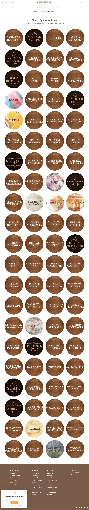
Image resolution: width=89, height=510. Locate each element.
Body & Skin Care (37, 7)
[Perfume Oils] (34, 346)
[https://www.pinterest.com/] (73, 507)
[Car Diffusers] (55, 99)
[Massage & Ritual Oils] (34, 305)
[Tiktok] (87, 507)
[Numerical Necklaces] (75, 326)
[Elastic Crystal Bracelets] (34, 161)
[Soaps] (14, 387)
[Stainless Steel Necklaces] (55, 387)
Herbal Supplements (37, 480)
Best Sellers (23, 7)
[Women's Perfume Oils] (14, 449)
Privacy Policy (13, 485)
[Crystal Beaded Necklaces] (75, 120)
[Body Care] (34, 79)
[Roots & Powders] (75, 346)
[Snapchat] (81, 507)
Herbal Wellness (48, 12)
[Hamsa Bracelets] (14, 223)
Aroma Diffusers (36, 478)
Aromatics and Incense (38, 490)
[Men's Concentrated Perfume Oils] (55, 305)
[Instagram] (79, 507)
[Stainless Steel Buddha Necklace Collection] (34, 387)
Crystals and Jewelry (37, 492)
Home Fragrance (54, 7)
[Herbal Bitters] (75, 223)
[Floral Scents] (55, 182)
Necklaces (34, 494)
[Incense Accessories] (55, 264)
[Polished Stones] (55, 346)
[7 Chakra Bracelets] (14, 38)
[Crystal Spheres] (34, 141)
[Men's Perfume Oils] (75, 305)
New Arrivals (10, 7)
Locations (12, 473)
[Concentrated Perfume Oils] (55, 120)
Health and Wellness (37, 487)
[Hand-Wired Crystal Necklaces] (55, 223)
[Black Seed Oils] (75, 58)
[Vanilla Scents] (34, 428)
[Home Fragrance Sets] (34, 264)
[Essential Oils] (55, 161)
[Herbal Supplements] (75, 243)
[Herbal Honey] (34, 243)
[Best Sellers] (34, 58)
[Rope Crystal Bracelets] (14, 367)
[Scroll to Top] (86, 502)
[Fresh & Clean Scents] (34, 202)
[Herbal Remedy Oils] (55, 243)
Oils (35, 12)
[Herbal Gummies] (14, 243)
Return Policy (13, 480)
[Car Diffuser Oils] (34, 99)
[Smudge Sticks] (75, 367)
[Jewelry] (75, 285)
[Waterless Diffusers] (55, 428)
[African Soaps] (34, 38)
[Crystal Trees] (75, 141)
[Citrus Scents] (14, 120)
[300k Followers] (76, 507)
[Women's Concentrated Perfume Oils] (75, 428)
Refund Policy (13, 483)
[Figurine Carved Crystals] (34, 182)
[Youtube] (84, 507)
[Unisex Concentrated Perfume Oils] (55, 408)
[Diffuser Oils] (14, 161)
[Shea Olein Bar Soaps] (34, 367)
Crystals (68, 7)
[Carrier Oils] (75, 99)
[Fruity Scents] (55, 202)
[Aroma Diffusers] (75, 38)
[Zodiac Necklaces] (75, 449)
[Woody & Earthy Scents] (55, 449)
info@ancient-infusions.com (76, 475)
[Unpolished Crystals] (14, 428)
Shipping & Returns (15, 475)
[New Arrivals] (55, 326)
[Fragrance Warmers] (14, 202)
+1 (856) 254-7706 (74, 473)
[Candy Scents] (14, 99)
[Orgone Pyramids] (14, 346)
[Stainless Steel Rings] (75, 387)
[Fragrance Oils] (75, 182)
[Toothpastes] (14, 408)
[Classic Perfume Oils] (34, 120)
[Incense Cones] (14, 285)
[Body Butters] (14, 79)
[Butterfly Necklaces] (75, 79)
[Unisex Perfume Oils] (75, 408)
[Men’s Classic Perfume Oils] (14, 326)
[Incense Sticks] (34, 285)
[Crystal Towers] (55, 141)
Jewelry (79, 7)
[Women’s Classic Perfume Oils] (34, 449)
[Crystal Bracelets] (14, 141)
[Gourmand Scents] (75, 202)
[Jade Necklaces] (55, 285)
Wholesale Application (16, 478)
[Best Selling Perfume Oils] (55, 58)
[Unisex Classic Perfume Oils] (34, 408)
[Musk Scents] (34, 326)
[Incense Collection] (75, 264)
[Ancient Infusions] (44, 2)
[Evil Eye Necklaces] (75, 161)
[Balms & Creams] (14, 58)
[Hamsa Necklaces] (34, 223)
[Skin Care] (55, 367)
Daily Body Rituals (36, 485)
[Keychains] (14, 305)
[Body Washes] (55, 79)
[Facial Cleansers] (14, 182)
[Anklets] (55, 38)
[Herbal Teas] (14, 264)
